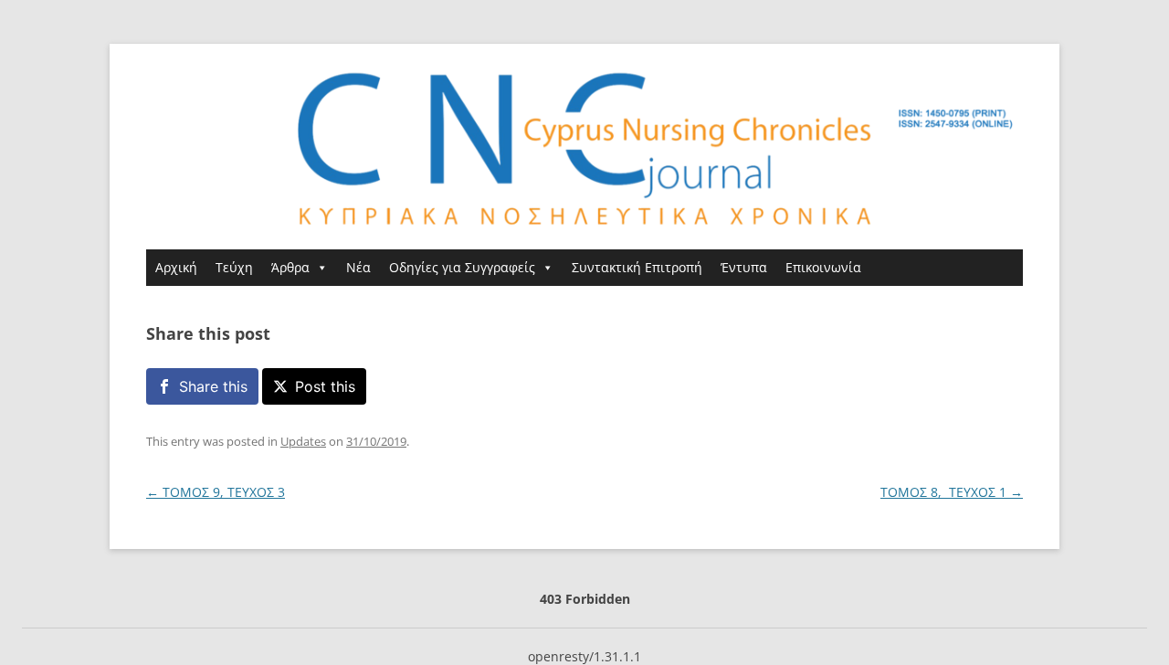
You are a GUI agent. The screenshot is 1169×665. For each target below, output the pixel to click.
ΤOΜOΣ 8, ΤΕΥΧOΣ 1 (951, 492)
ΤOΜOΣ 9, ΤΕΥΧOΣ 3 (215, 492)
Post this (325, 386)
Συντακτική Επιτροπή (637, 267)
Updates (303, 441)
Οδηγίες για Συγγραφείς (462, 267)
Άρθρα (290, 267)
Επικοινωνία (823, 267)
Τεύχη (234, 267)
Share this (213, 386)
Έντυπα (744, 267)
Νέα (358, 267)
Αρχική (176, 267)
